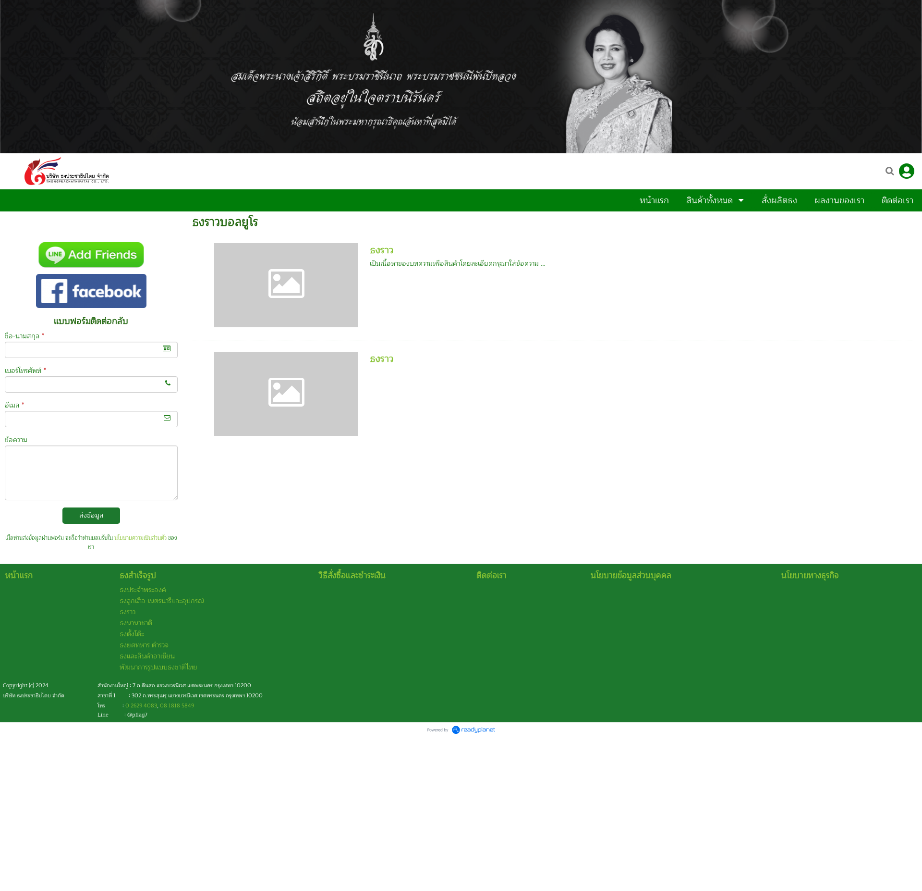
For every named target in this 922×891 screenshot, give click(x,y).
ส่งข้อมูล (91, 515)
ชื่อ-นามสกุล (24, 336)
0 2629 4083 (141, 705)
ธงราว (381, 250)
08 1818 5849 (177, 705)
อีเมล (14, 405)
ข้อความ (16, 440)
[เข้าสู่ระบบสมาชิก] (906, 171)
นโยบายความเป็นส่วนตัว (140, 538)
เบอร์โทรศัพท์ (25, 370)
